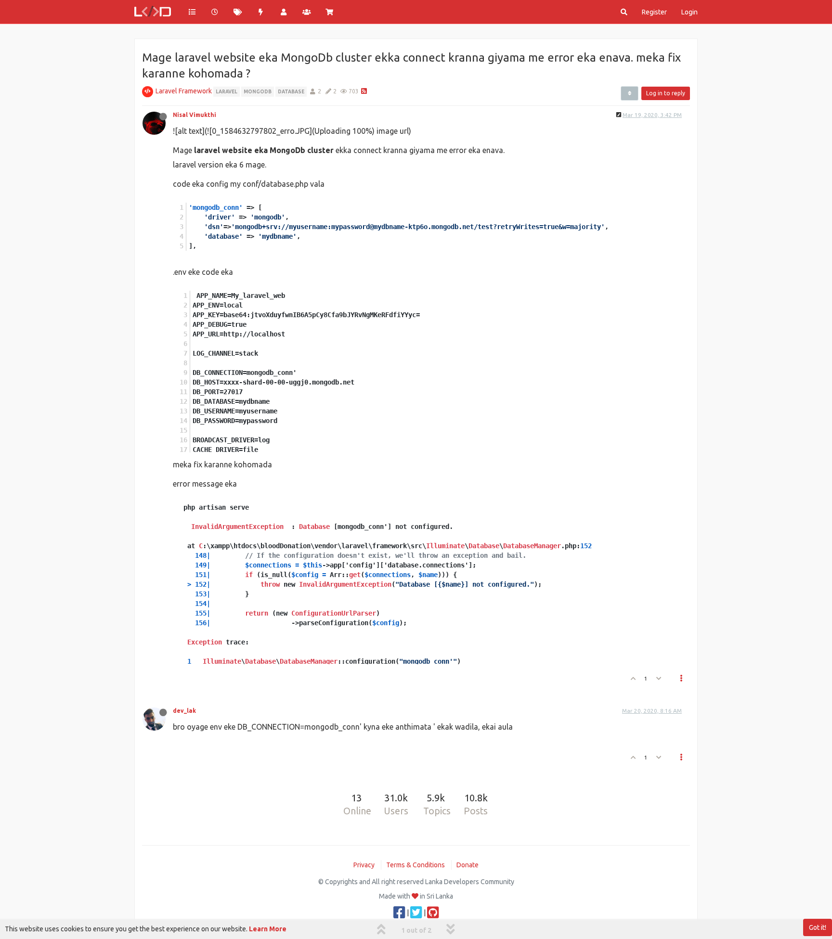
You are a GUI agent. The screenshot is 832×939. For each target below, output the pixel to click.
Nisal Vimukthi (194, 115)
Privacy (364, 865)
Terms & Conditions (415, 865)
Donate (467, 865)
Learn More (267, 929)
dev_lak (184, 710)
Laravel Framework (184, 91)
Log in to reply (665, 93)
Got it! (817, 927)
